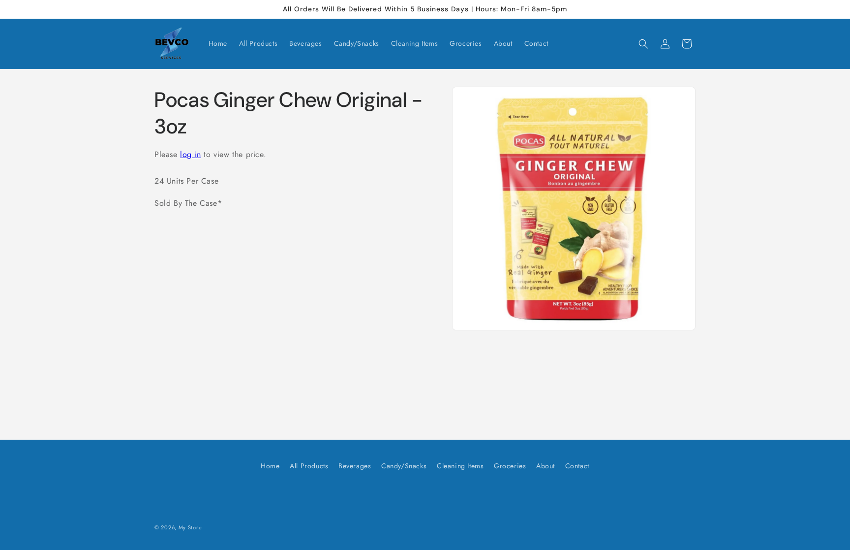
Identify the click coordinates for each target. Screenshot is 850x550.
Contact (577, 466)
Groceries (510, 466)
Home (270, 466)
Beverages (354, 466)
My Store (190, 527)
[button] (643, 44)
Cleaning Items (460, 466)
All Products (309, 466)
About (545, 466)
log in (190, 154)
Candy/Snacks (403, 466)
